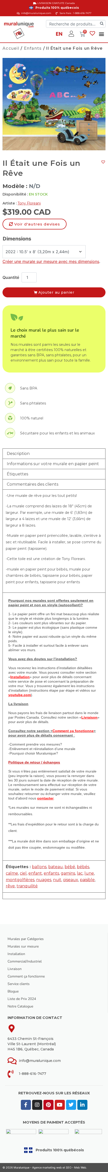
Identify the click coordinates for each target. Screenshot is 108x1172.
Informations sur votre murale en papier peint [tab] (53, 463)
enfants (51, 873)
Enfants (33, 48)
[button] (101, 34)
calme (12, 873)
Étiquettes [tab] (17, 474)
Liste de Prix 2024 (22, 998)
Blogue (13, 991)
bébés (83, 866)
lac (80, 873)
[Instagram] (37, 1105)
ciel (23, 873)
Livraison (15, 969)
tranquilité (27, 886)
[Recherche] (101, 24)
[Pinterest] (48, 1105)
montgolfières (20, 879)
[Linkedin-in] (82, 1105)
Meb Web (80, 1167)
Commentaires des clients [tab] (32, 484)
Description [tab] (18, 453)
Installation (16, 954)
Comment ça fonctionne (26, 976)
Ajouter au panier (56, 292)
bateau (55, 866)
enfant (35, 873)
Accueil (11, 48)
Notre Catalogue (20, 1006)
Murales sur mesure (23, 946)
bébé (70, 866)
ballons (39, 866)
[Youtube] (60, 1105)
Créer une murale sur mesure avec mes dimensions (51, 261)
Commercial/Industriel (25, 961)
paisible (87, 879)
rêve (10, 886)
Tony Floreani (29, 203)
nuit (57, 879)
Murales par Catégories (26, 939)
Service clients (19, 983)
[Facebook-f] (26, 1105)
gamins (68, 873)
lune (89, 873)
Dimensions (17, 239)
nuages (43, 879)
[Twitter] (71, 1105)
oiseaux (70, 879)
